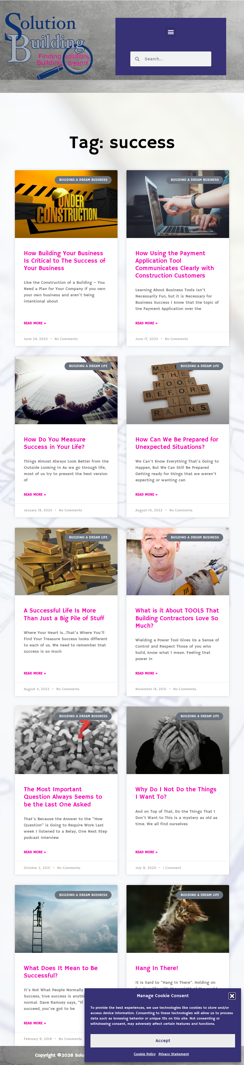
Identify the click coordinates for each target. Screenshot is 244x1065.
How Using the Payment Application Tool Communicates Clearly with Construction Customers (174, 265)
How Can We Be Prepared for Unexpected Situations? (176, 443)
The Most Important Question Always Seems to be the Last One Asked (63, 797)
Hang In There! (156, 968)
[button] (232, 996)
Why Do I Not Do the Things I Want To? (176, 793)
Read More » (35, 323)
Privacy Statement (174, 1054)
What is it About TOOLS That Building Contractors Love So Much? (177, 618)
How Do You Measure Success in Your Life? (54, 443)
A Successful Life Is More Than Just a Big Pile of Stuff (64, 614)
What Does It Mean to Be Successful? (61, 972)
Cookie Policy (145, 1054)
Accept (163, 1041)
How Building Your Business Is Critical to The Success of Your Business (64, 261)
